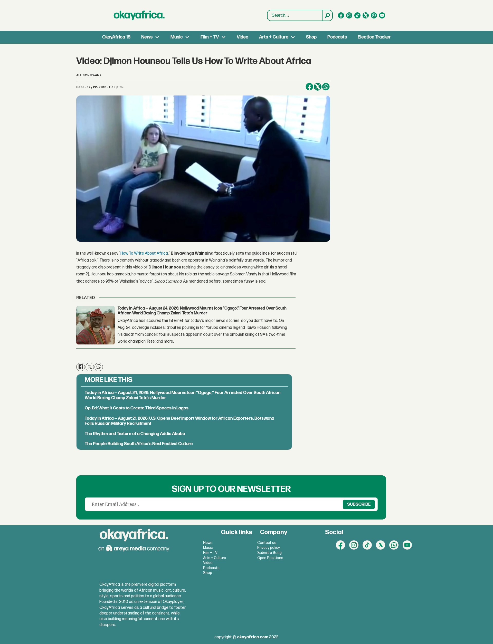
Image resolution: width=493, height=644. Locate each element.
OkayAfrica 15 (116, 37)
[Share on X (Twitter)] (317, 87)
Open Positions (270, 558)
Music (176, 37)
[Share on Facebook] (309, 87)
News (147, 37)
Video (242, 37)
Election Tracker (374, 37)
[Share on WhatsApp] (326, 87)
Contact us (266, 543)
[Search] (327, 15)
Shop (311, 37)
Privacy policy (268, 547)
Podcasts (337, 37)
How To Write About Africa (144, 253)
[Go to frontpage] (139, 15)
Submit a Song (269, 553)
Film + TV (210, 37)
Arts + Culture (273, 37)
